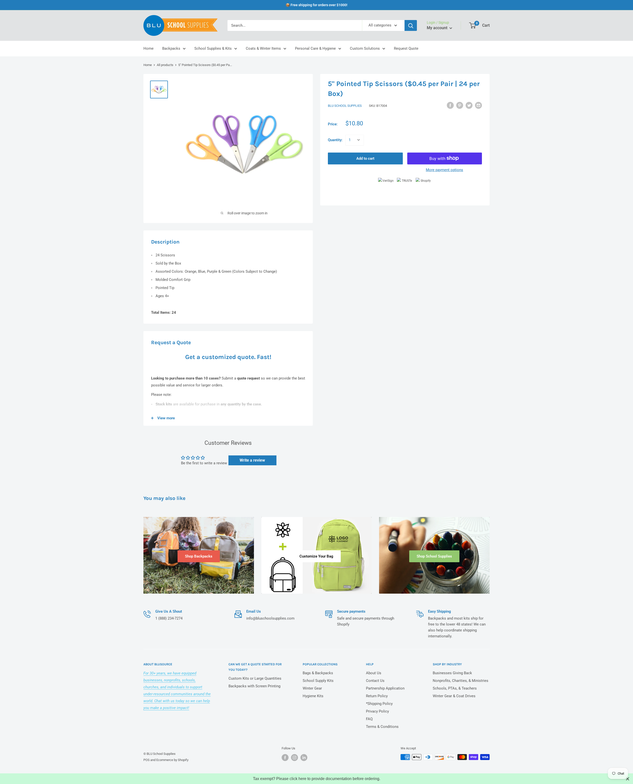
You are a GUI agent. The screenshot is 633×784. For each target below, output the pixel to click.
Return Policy (377, 696)
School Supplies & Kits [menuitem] (213, 48)
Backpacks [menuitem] (171, 48)
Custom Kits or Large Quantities (254, 678)
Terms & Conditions (382, 726)
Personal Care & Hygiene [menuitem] (315, 48)
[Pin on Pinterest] (459, 105)
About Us (373, 673)
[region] (316, 778)
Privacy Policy (377, 711)
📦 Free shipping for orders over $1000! (316, 5)
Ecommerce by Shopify (172, 760)
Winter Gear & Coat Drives (454, 696)
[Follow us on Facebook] (285, 757)
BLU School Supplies (345, 106)
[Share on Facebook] (450, 105)
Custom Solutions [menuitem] (365, 48)
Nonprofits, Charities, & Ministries (460, 680)
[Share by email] (478, 105)
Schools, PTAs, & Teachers (455, 688)
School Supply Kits (318, 680)
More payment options (444, 169)
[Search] (411, 25)
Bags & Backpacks (318, 673)
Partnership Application (385, 688)
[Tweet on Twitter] (469, 105)
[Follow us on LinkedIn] (303, 757)
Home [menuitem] (148, 48)
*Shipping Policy (379, 703)
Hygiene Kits (313, 696)
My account (437, 27)
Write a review (252, 460)
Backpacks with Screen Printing (254, 686)
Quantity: (335, 140)
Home (147, 65)
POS (146, 760)
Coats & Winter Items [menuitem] (263, 48)
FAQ (369, 719)
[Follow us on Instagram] (294, 757)
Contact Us (375, 680)
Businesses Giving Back (452, 673)
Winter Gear (312, 688)
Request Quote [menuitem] (406, 48)
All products (165, 65)
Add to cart (365, 158)
